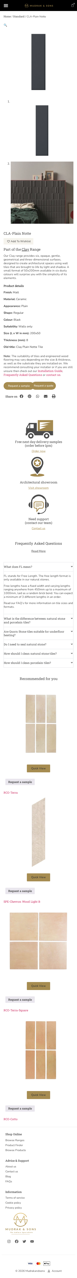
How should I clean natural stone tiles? (30, 653)
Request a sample (19, 386)
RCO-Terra (11, 792)
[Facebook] (16, 1241)
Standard (19, 16)
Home (7, 16)
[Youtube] (32, 1241)
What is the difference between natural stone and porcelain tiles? (34, 620)
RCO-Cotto (11, 1119)
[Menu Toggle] (6, 5)
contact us (53, 375)
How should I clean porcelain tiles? (27, 663)
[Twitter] (24, 1241)
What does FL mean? (18, 567)
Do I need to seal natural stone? (25, 644)
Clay (25, 249)
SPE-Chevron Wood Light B (22, 901)
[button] (5, 25)
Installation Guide (50, 371)
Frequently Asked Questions (23, 375)
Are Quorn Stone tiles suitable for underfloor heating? (34, 633)
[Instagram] (9, 1241)
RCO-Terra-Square (16, 1010)
